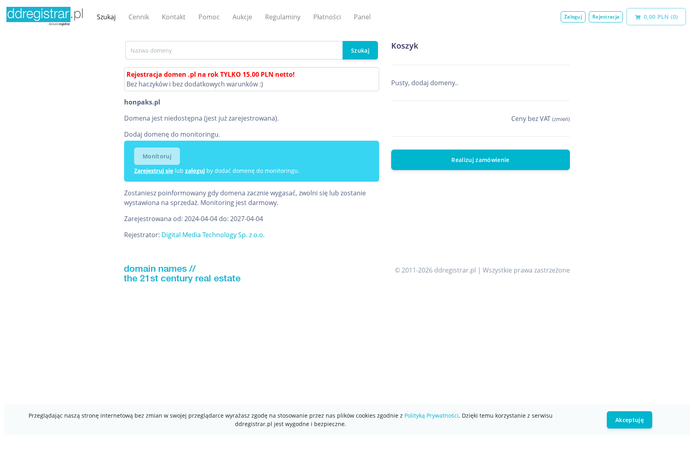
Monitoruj (157, 156)
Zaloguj (573, 16)
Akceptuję (629, 420)
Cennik (139, 16)
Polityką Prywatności (431, 415)
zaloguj (195, 170)
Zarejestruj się (153, 170)
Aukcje (242, 16)
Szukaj (106, 16)
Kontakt (174, 16)
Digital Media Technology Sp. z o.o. (213, 234)
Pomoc (209, 16)
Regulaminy (282, 16)
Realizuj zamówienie (480, 160)
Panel (362, 16)
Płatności (327, 16)
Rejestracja (605, 16)
